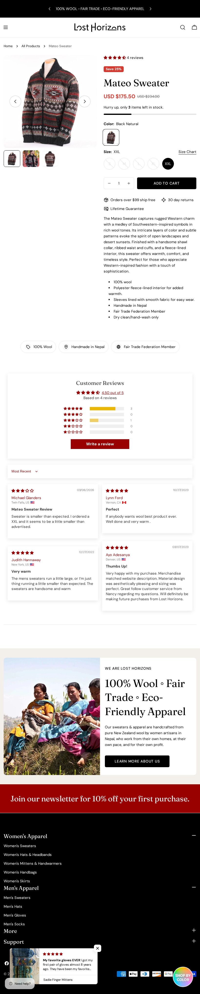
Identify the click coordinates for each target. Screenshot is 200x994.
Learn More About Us (137, 761)
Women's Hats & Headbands (28, 854)
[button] (115, 57)
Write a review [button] (100, 444)
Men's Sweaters (17, 897)
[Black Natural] (111, 137)
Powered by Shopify (68, 974)
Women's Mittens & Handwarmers (33, 863)
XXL (168, 163)
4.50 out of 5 (113, 392)
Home (8, 46)
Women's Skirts (17, 881)
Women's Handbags (20, 872)
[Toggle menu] (5, 27)
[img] (22, 490)
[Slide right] (84, 101)
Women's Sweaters (20, 845)
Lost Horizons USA (33, 974)
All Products (30, 46)
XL (155, 165)
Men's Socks (14, 924)
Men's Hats (13, 906)
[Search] (183, 27)
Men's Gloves (15, 915)
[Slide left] (15, 101)
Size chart (187, 151)
